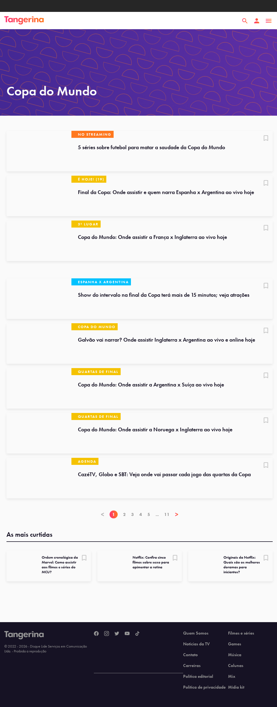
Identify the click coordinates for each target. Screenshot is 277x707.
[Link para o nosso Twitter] (116, 633)
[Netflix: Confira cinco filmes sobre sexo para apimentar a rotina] (112, 566)
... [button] (157, 514)
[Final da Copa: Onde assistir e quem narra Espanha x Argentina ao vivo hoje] (38, 196)
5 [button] (148, 514)
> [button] (176, 514)
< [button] (102, 514)
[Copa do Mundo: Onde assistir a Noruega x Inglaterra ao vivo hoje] (38, 433)
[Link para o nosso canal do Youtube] (127, 633)
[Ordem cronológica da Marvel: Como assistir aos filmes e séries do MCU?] (21, 566)
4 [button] (140, 514)
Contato (190, 655)
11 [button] (167, 514)
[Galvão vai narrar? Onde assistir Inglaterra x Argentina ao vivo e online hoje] (38, 343)
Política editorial (198, 676)
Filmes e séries (241, 633)
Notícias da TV (196, 644)
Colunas (235, 665)
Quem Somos (195, 633)
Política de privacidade (204, 687)
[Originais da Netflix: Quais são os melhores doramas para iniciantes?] (203, 566)
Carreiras (191, 665)
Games (234, 644)
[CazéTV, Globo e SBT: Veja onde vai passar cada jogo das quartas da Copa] (38, 478)
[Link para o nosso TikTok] (137, 633)
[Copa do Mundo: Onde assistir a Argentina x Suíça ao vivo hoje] (38, 388)
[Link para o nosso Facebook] (96, 633)
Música (234, 655)
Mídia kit (236, 687)
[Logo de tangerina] (24, 20)
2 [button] (124, 514)
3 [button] (132, 514)
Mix (231, 676)
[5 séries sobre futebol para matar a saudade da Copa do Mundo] (38, 151)
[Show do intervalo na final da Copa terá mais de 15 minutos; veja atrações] (38, 298)
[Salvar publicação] (265, 138)
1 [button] (113, 514)
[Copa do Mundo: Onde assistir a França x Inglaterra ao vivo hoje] (38, 241)
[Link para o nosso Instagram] (106, 633)
